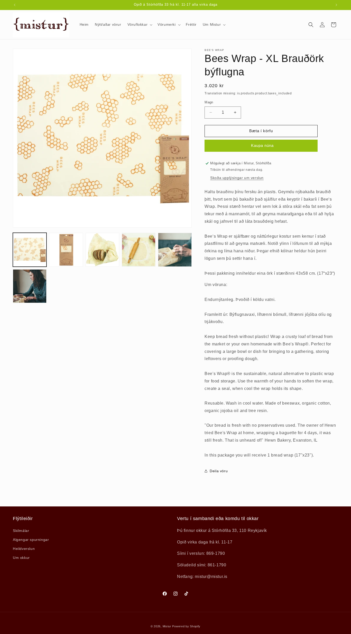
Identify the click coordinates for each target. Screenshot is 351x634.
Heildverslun (24, 549)
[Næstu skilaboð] (336, 5)
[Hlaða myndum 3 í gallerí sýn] (102, 249)
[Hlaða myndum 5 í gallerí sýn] (175, 249)
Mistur (167, 626)
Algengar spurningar (31, 540)
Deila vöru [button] (219, 471)
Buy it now (261, 146)
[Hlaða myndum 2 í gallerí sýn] (66, 249)
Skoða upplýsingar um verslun (237, 178)
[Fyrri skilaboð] (14, 5)
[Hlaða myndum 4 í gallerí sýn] (138, 249)
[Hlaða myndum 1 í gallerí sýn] (30, 249)
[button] (139, 24)
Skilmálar (21, 531)
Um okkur (21, 558)
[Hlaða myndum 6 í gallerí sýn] (30, 286)
